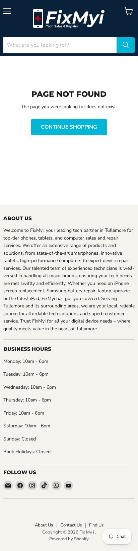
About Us (44, 525)
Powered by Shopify (69, 539)
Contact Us (71, 525)
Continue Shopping (69, 127)
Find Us (96, 525)
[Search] (126, 45)
